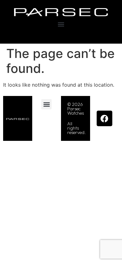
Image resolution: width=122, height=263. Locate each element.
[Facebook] (104, 118)
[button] (61, 24)
